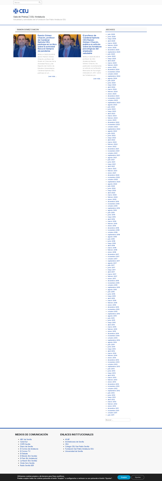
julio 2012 (111, 393)
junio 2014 (111, 347)
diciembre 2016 (113, 281)
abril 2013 (111, 375)
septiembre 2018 (114, 234)
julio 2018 (111, 239)
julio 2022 (111, 133)
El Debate (24, 454)
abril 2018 (111, 245)
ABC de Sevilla (26, 439)
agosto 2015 (112, 316)
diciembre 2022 (113, 122)
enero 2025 (112, 67)
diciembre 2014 (113, 333)
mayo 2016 (112, 296)
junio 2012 (111, 395)
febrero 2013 (112, 380)
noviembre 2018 (113, 230)
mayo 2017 (112, 270)
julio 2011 (111, 415)
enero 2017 (112, 278)
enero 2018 (112, 252)
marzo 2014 (112, 353)
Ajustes (138, 477)
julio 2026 (111, 34)
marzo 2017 (112, 274)
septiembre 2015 (114, 314)
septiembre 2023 (114, 102)
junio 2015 (111, 320)
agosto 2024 (112, 78)
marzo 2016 (112, 300)
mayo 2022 (112, 138)
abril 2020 (111, 193)
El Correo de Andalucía (29, 449)
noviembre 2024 (114, 72)
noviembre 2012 (113, 386)
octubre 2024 (113, 74)
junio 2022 (112, 135)
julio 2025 (111, 54)
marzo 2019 (112, 221)
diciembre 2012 (113, 384)
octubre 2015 (112, 311)
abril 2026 (111, 41)
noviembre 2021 (113, 151)
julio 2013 (111, 369)
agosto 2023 (112, 105)
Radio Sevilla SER (27, 465)
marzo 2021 (112, 168)
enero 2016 (112, 305)
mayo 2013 (112, 373)
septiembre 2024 (114, 76)
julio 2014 (111, 344)
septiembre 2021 (114, 155)
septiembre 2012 (114, 391)
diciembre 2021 (113, 149)
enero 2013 (112, 382)
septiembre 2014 (114, 340)
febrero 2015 (112, 329)
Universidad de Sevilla (74, 451)
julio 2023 (111, 107)
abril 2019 (111, 219)
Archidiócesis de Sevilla (74, 442)
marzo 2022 (112, 142)
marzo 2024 (112, 89)
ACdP (67, 439)
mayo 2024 (112, 85)
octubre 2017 (112, 259)
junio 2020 (112, 188)
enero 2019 (112, 226)
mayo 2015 (112, 322)
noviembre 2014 (113, 336)
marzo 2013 (112, 377)
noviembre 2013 (113, 362)
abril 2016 (111, 298)
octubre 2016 (112, 285)
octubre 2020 (113, 179)
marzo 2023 (112, 116)
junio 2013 (111, 371)
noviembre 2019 (113, 204)
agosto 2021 (112, 157)
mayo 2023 (112, 111)
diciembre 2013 (113, 360)
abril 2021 (111, 166)
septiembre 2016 (114, 287)
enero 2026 (112, 47)
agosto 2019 (112, 210)
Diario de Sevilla (26, 446)
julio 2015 (111, 318)
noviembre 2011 (113, 410)
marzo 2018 (112, 248)
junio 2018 (111, 241)
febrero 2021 (112, 171)
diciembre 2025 (113, 50)
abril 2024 (111, 87)
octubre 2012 (112, 388)
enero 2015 (112, 331)
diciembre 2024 (113, 69)
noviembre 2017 (113, 256)
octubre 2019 (112, 206)
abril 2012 (111, 399)
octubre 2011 (112, 413)
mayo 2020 (112, 190)
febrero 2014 (112, 355)
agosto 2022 (112, 131)
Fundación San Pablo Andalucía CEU (79, 449)
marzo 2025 (112, 63)
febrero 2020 (113, 197)
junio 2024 (112, 83)
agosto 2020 (112, 184)
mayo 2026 (112, 39)
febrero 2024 (113, 91)
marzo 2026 (112, 43)
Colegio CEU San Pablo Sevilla (77, 446)
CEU (67, 444)
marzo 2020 (112, 195)
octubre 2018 (112, 232)
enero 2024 (112, 94)
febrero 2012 (112, 404)
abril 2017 (111, 272)
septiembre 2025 (114, 52)
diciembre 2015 (113, 307)
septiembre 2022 (114, 129)
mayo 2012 (112, 397)
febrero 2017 (112, 276)
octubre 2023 (113, 100)
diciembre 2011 (113, 408)
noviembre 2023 (114, 98)
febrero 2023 (113, 118)
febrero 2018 (112, 250)
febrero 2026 (113, 45)
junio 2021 (111, 162)
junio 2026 (112, 36)
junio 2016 (111, 294)
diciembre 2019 (113, 201)
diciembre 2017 (113, 254)
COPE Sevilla (25, 444)
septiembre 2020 (114, 182)
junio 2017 (111, 267)
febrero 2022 (113, 144)
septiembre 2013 (114, 366)
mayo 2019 (112, 217)
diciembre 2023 (113, 96)
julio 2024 (111, 80)
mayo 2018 (112, 243)
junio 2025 (112, 56)
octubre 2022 (113, 127)
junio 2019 (111, 215)
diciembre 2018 (113, 228)
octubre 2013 (112, 364)
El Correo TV (25, 451)
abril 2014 (111, 351)
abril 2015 (111, 325)
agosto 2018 (112, 237)
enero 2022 (112, 146)
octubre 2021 (112, 153)
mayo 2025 (112, 58)
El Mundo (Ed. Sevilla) (28, 456)
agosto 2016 (112, 289)
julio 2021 (111, 160)
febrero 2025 (113, 65)
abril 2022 (111, 140)
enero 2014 (112, 358)
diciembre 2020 (113, 175)
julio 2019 (111, 212)
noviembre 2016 (113, 283)
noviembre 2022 (114, 124)
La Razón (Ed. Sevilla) (28, 461)
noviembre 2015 (113, 309)
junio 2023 (112, 109)
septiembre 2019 (114, 208)
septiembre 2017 (114, 261)
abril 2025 (111, 61)
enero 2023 (112, 120)
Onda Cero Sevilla (27, 463)
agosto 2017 (112, 263)
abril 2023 (111, 113)
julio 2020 (111, 186)
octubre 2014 (112, 338)
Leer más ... (52, 76)
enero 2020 (112, 199)
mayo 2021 (112, 164)
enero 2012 (112, 406)
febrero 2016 (112, 303)
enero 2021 (112, 173)
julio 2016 (111, 292)
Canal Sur (24, 442)
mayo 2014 (112, 349)
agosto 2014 (112, 342)
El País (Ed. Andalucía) (28, 458)
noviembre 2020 (114, 177)
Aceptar (124, 477)
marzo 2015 (112, 327)
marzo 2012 (112, 402)
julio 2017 (111, 265)
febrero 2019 (112, 223)
